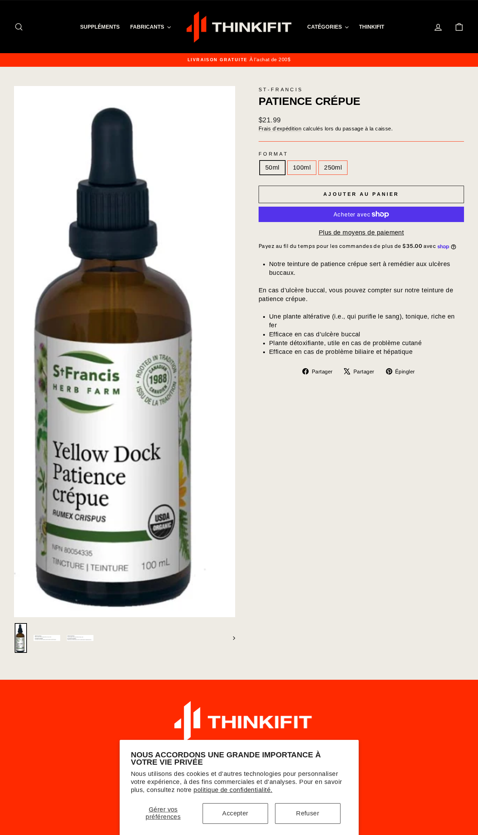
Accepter (235, 813)
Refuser (307, 813)
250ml (333, 167)
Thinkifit (371, 27)
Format (273, 154)
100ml (302, 167)
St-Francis (281, 89)
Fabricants (148, 27)
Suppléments (100, 27)
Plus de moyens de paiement (361, 232)
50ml (272, 167)
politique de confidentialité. (233, 789)
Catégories (325, 27)
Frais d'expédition (280, 128)
